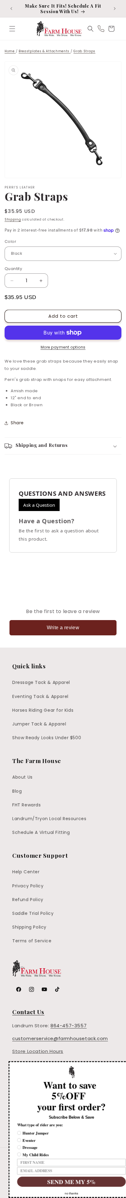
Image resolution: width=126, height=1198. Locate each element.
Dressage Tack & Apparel (41, 682)
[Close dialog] (122, 1065)
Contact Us (28, 1012)
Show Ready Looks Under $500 (46, 738)
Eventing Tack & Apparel (40, 696)
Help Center (26, 872)
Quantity (13, 269)
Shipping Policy (29, 927)
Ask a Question (39, 505)
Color (10, 241)
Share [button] (17, 423)
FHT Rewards (26, 805)
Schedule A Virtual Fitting (41, 832)
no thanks (63, 1193)
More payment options (63, 347)
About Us (22, 777)
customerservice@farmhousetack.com (60, 1038)
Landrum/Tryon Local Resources (49, 819)
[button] (12, 28)
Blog (17, 791)
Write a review (63, 627)
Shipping (13, 219)
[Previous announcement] (11, 8)
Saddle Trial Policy (33, 913)
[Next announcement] (114, 8)
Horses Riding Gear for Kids (42, 710)
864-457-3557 (68, 1025)
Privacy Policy (27, 886)
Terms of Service (32, 941)
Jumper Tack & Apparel (39, 724)
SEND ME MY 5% (63, 1182)
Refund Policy (27, 900)
